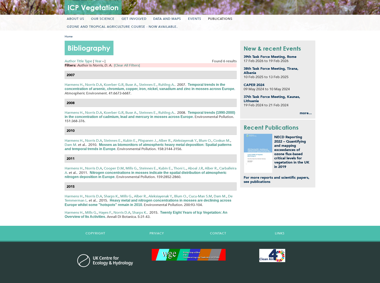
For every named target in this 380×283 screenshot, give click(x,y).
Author (70, 61)
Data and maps (167, 19)
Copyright (95, 233)
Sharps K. (111, 196)
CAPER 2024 (254, 85)
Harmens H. (74, 84)
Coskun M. (221, 140)
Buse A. (131, 84)
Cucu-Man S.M (200, 196)
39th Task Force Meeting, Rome (270, 57)
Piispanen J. (147, 140)
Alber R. (165, 140)
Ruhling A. (166, 84)
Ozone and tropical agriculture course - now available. (122, 27)
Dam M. (71, 144)
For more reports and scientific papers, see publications (276, 179)
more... (306, 113)
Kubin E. (129, 140)
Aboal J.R (195, 168)
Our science (103, 19)
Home (69, 36)
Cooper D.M (114, 168)
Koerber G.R (114, 84)
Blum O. (205, 140)
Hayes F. (105, 212)
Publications (220, 19)
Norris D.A (93, 84)
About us (75, 19)
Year (98, 61)
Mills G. (131, 168)
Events (194, 19)
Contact (218, 233)
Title (80, 61)
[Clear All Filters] (127, 65)
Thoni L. (180, 168)
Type (88, 61)
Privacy (157, 233)
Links (280, 233)
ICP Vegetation (93, 7)
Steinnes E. (148, 84)
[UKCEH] (105, 260)
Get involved (134, 19)
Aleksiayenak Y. (185, 140)
